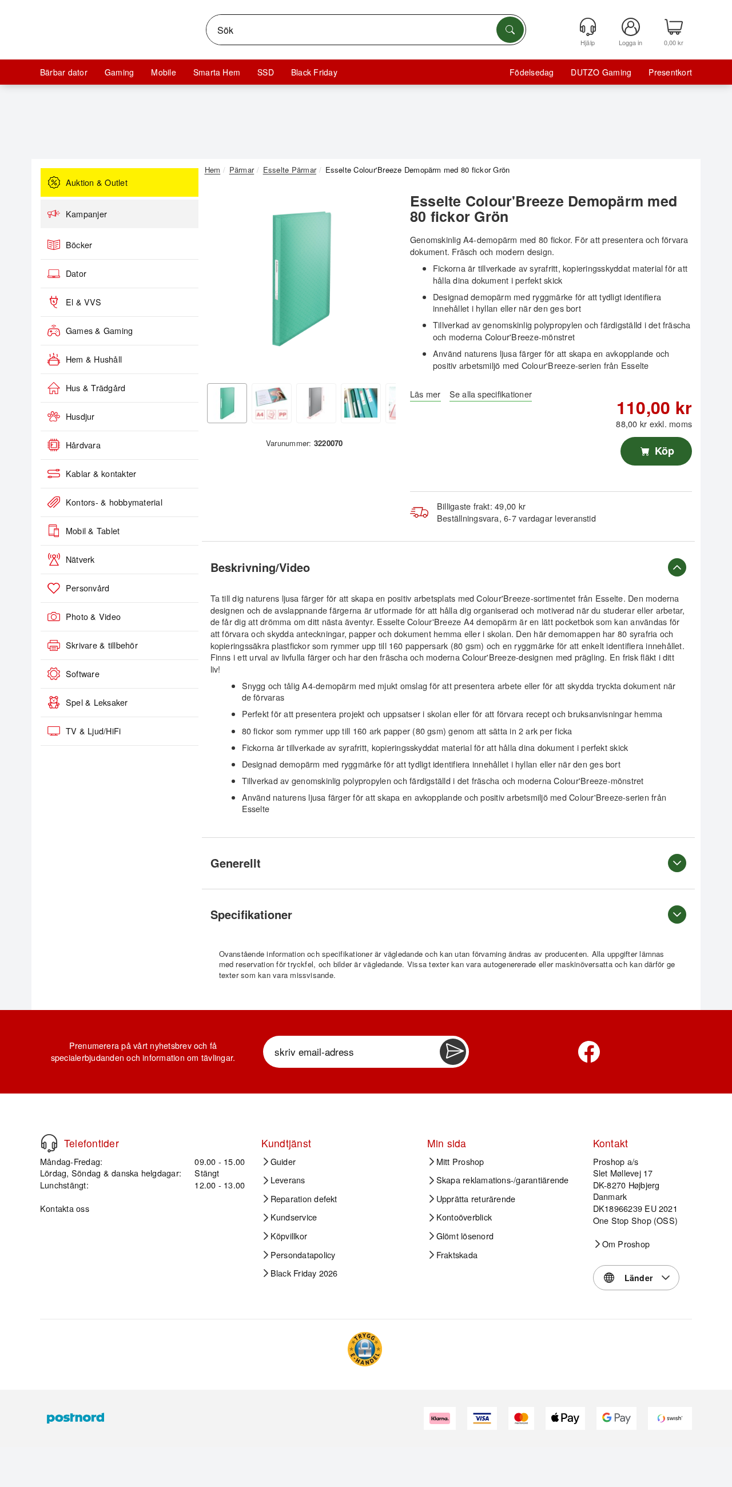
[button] (300, 279)
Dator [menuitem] (76, 273)
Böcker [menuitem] (79, 245)
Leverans (287, 1180)
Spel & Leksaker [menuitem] (97, 702)
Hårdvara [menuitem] (83, 445)
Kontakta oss (64, 1208)
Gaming (119, 72)
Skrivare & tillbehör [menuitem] (102, 645)
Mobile (163, 72)
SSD (265, 72)
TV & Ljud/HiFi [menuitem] (93, 731)
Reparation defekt (303, 1198)
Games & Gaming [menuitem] (99, 330)
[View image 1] (227, 403)
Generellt (235, 862)
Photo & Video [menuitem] (93, 616)
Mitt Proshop (460, 1161)
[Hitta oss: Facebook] (589, 1051)
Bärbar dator (63, 72)
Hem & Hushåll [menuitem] (94, 359)
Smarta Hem (216, 72)
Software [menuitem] (83, 673)
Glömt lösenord (465, 1236)
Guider (283, 1161)
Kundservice (293, 1217)
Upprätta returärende (476, 1198)
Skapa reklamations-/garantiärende (502, 1180)
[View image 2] (272, 403)
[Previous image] (221, 282)
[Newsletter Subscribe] (453, 1052)
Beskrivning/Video (260, 567)
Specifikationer (251, 914)
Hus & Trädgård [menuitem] (95, 387)
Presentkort (670, 72)
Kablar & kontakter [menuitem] (101, 473)
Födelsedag (532, 72)
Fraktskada (457, 1255)
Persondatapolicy (303, 1255)
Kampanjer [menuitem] (86, 214)
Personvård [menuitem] (87, 588)
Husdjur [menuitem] (80, 416)
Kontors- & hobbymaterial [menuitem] (114, 502)
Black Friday (314, 72)
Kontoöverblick (464, 1217)
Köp (663, 450)
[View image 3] (316, 403)
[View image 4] (361, 403)
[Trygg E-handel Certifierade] (365, 1349)
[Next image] (378, 282)
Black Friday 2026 (304, 1273)
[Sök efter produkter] (510, 30)
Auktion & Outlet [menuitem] (97, 182)
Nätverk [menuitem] (80, 559)
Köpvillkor (288, 1236)
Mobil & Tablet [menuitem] (93, 530)
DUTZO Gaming (601, 72)
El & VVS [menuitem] (83, 302)
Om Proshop (626, 1244)
